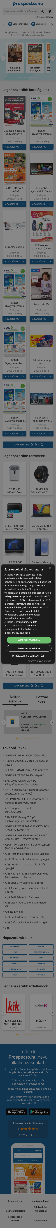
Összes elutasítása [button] (29, 648)
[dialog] (28, 614)
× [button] (49, 568)
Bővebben (24, 632)
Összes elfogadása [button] (29, 640)
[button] (28, 656)
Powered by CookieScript (39, 661)
